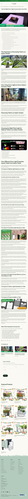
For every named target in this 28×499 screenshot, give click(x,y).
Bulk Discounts (20, 473)
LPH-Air (2, 464)
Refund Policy (12, 469)
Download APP (12, 462)
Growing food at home (4, 72)
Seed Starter (3, 469)
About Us (19, 461)
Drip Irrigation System (4, 472)
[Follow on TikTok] (9, 491)
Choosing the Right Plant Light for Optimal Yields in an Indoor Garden (10, 36)
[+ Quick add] (12, 399)
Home (1, 6)
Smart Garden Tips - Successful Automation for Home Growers (20, 354)
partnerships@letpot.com (4, 483)
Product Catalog (20, 464)
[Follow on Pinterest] (5, 491)
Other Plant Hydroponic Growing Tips (6, 49)
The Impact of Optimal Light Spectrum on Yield (7, 39)
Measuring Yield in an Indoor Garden (6, 35)
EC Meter (2, 468)
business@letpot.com (4, 481)
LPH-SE (2, 462)
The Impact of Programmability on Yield (6, 47)
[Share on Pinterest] (7, 340)
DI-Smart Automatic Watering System (19, 435)
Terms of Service (21, 364)
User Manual (12, 464)
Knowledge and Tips (5, 6)
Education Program (20, 469)
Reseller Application (21, 468)
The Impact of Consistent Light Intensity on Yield (7, 43)
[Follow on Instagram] (3, 491)
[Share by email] (9, 340)
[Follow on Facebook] (1, 491)
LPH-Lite (2, 465)
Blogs (19, 465)
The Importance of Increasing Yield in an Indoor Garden (8, 32)
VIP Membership (20, 472)
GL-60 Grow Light (3, 435)
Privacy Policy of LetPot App (8, 495)
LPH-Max (2, 461)
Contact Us (19, 462)
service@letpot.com (3, 478)
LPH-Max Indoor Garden (4, 418)
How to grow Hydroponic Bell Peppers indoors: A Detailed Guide (10, 336)
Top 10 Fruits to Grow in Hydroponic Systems (8, 331)
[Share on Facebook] (4, 340)
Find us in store (3, 488)
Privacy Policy (16, 364)
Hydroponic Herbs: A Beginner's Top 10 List (8, 332)
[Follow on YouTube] (7, 491)
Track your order (12, 461)
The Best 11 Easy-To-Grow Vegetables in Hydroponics (9, 330)
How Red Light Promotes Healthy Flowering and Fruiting (9, 42)
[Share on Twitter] (6, 340)
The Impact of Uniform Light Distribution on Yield (8, 46)
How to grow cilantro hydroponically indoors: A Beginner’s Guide (10, 335)
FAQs (11, 465)
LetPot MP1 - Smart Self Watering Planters (20, 418)
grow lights (7, 28)
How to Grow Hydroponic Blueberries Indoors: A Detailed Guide (10, 337)
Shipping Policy (12, 468)
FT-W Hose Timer (3, 452)
